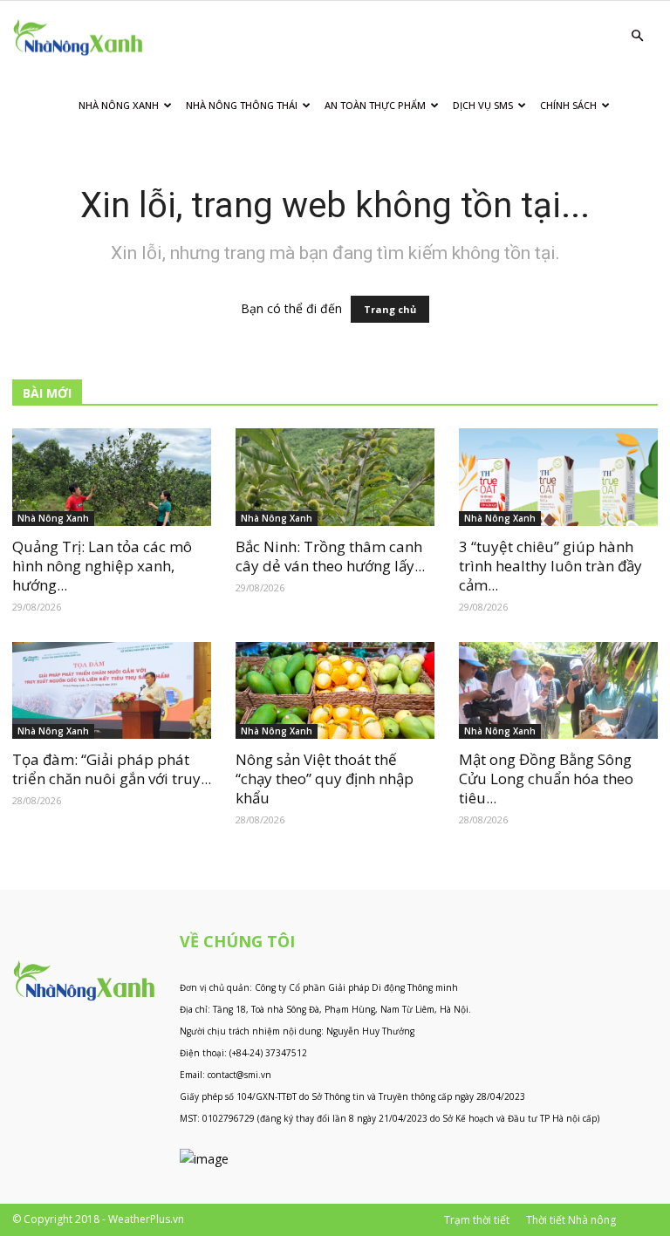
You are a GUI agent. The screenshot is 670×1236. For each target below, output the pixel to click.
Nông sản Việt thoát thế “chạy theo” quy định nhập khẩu (325, 778)
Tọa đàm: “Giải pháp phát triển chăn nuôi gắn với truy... (111, 769)
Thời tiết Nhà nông (571, 1219)
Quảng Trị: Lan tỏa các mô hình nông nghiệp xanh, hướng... (102, 565)
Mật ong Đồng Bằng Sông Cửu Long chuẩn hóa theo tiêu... (546, 778)
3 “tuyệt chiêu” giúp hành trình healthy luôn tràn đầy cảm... (550, 565)
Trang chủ (390, 309)
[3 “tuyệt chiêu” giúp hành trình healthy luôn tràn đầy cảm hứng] (558, 477)
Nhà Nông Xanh (119, 105)
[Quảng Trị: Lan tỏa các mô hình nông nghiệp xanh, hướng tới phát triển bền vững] (111, 477)
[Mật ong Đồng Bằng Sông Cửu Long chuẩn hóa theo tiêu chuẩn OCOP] (558, 691)
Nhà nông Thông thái (241, 105)
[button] (637, 36)
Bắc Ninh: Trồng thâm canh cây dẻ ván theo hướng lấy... (330, 556)
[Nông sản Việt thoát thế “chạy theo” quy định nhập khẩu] (335, 691)
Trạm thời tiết (476, 1219)
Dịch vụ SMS (483, 105)
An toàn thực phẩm (375, 105)
